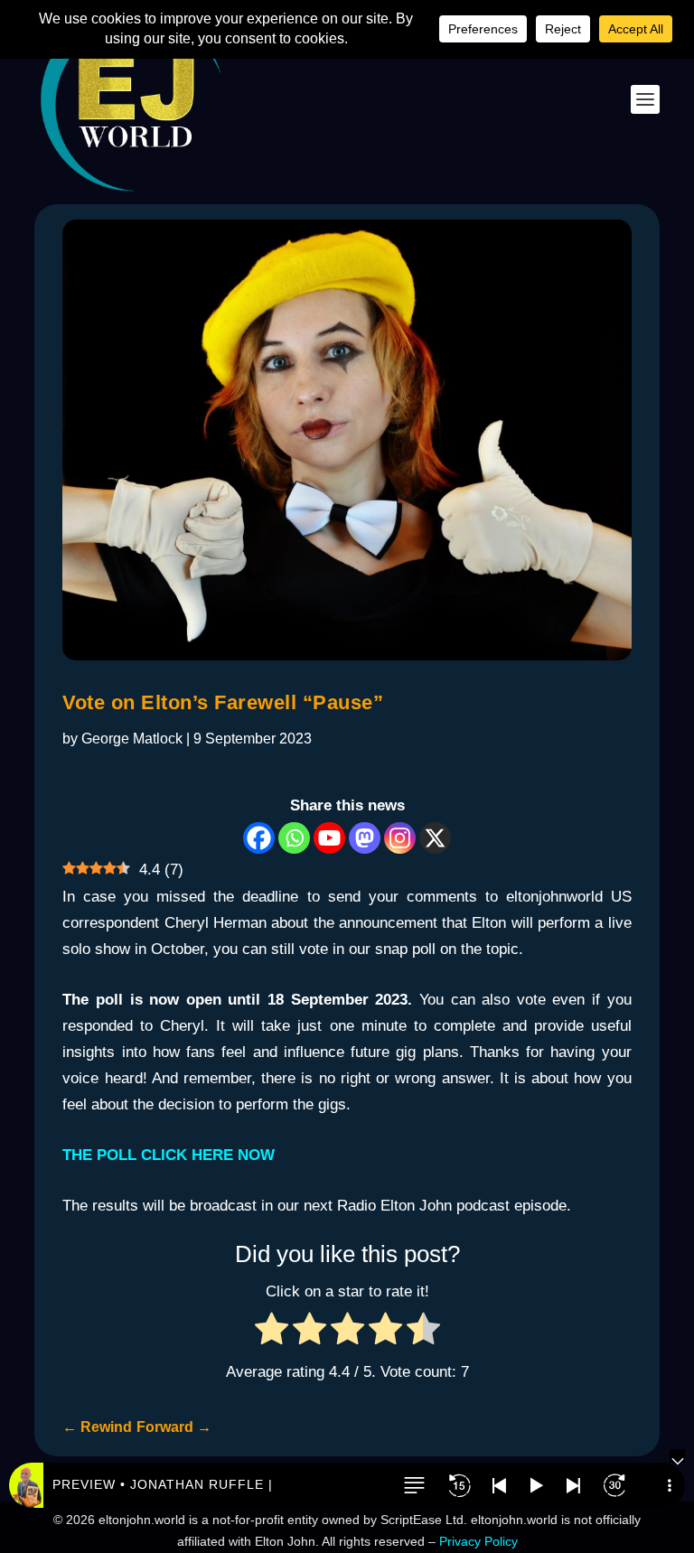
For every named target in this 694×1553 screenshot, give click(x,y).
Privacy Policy (478, 1541)
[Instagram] (400, 838)
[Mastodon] (364, 838)
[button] (413, 1485)
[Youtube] (329, 838)
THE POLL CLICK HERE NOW (168, 1155)
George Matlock (132, 738)
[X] (435, 838)
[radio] (271, 1333)
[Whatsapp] (294, 838)
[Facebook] (259, 838)
